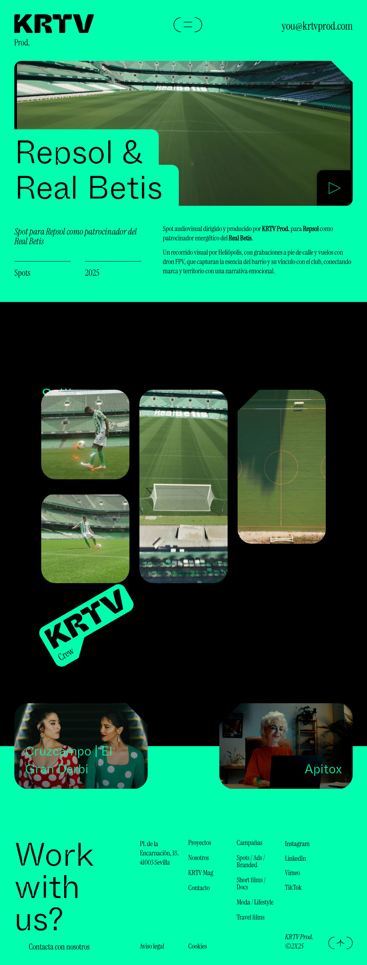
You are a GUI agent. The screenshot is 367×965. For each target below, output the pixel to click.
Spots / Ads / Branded (251, 861)
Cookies (197, 946)
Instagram (297, 843)
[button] (335, 189)
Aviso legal (152, 946)
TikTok (293, 887)
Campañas (249, 842)
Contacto (199, 887)
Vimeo (292, 872)
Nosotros (198, 857)
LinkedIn (295, 858)
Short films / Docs (251, 883)
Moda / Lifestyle (255, 902)
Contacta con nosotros (59, 946)
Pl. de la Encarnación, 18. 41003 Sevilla (159, 853)
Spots (22, 272)
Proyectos (199, 842)
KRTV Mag (200, 872)
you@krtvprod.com (317, 26)
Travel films (250, 917)
